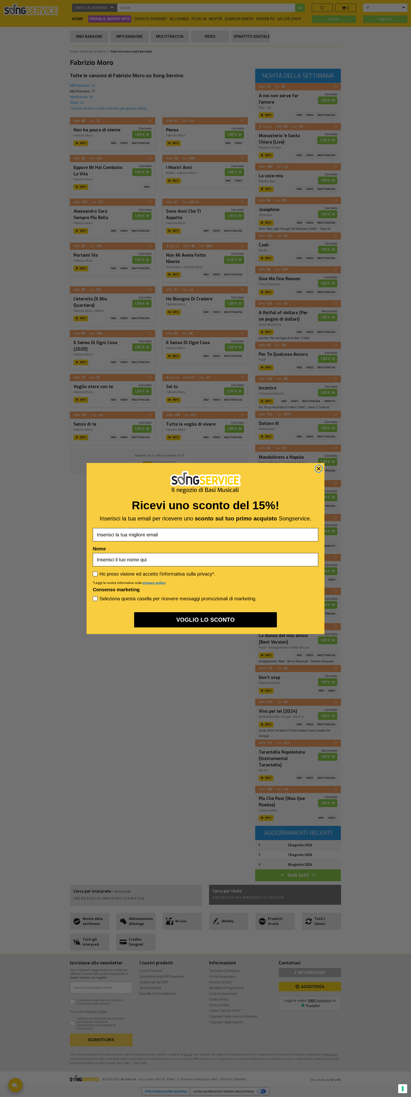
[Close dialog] (319, 468)
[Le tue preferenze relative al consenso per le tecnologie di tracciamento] (402, 1088)
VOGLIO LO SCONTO (205, 619)
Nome (99, 548)
